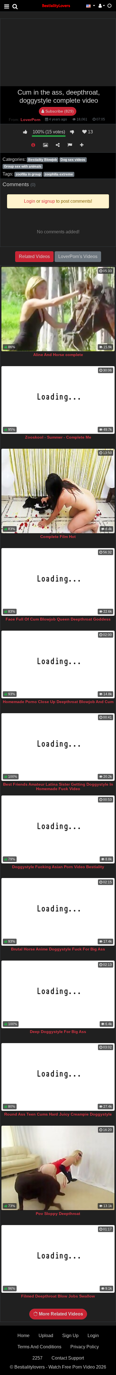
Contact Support (68, 1358)
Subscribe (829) (59, 111)
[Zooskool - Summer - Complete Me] (58, 400)
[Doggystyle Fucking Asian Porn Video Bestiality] (58, 829)
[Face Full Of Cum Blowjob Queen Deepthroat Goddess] (58, 582)
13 (90, 131)
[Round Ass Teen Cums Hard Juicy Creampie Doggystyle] (58, 1077)
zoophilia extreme (58, 174)
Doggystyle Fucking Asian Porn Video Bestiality (58, 867)
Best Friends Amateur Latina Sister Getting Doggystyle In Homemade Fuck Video (58, 786)
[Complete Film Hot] (58, 491)
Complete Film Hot (58, 536)
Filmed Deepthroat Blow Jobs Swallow (58, 1296)
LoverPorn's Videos (77, 256)
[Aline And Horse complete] (58, 309)
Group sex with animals (22, 166)
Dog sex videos (73, 160)
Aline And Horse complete (58, 354)
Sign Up (70, 1335)
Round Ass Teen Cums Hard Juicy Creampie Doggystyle (58, 1114)
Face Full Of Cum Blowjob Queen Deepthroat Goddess (58, 619)
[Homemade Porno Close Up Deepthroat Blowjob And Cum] (58, 664)
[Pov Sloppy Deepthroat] (58, 1168)
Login (93, 1335)
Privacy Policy (84, 1346)
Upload (46, 1335)
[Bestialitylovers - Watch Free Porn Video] (56, 5)
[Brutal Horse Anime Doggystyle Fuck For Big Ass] (58, 912)
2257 (37, 1358)
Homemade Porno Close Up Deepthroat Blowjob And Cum (58, 701)
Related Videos (34, 256)
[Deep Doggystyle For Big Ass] (58, 994)
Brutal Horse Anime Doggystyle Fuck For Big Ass (58, 949)
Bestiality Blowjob (42, 160)
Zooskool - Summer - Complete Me (58, 437)
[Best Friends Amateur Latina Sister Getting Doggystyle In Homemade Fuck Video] (58, 747)
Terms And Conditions (39, 1346)
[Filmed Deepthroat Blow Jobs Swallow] (58, 1259)
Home (23, 1335)
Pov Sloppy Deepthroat (58, 1213)
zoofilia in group (28, 174)
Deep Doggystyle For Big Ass (58, 1031)
